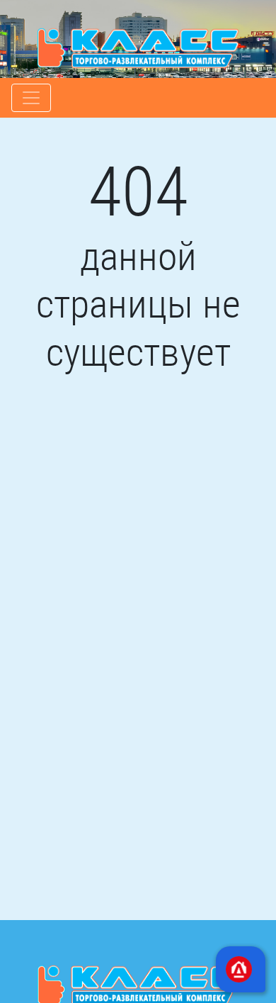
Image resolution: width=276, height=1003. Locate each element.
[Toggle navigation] (31, 98)
